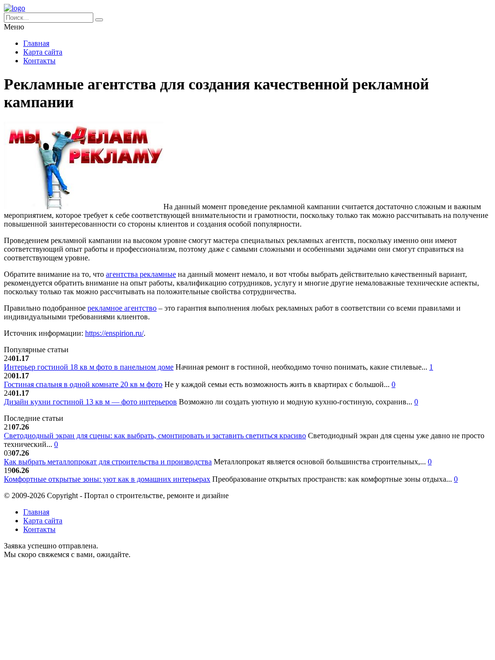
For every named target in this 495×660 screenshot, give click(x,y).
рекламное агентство (122, 308)
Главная (36, 43)
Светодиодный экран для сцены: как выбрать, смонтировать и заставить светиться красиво (155, 435)
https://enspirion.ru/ (114, 333)
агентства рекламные (141, 274)
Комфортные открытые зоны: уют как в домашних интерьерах (107, 479)
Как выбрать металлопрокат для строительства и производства (108, 462)
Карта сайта (42, 52)
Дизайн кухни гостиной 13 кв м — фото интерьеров (90, 402)
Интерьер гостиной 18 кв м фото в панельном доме (89, 367)
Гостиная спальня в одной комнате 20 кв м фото (83, 384)
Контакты (39, 61)
